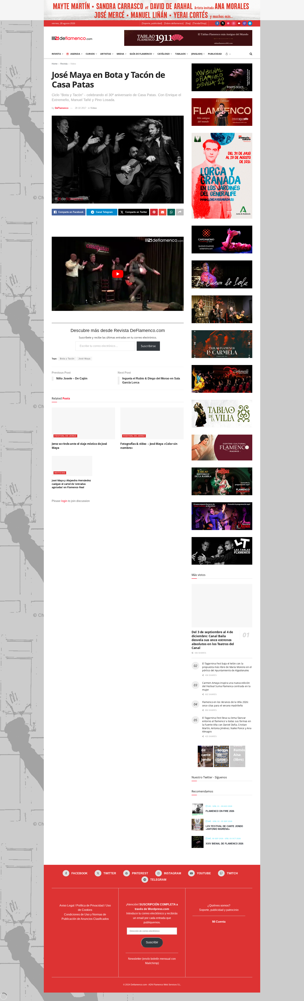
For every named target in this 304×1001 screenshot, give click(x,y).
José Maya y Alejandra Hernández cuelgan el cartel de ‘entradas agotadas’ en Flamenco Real (71, 484)
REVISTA (56, 53)
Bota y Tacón (67, 358)
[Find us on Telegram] (250, 23)
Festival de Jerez (65, 436)
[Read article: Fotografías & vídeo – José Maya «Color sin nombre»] (152, 423)
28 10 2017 (80, 108)
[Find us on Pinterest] (228, 23)
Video (73, 64)
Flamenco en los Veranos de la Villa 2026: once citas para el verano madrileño (225, 703)
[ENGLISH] (196, 53)
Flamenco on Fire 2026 (220, 811)
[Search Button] (251, 53)
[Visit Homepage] (72, 38)
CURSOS (90, 53)
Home (55, 64)
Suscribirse (148, 346)
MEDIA (120, 53)
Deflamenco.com (139, 984)
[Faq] (188, 23)
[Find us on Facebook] (217, 23)
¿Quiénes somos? (218, 905)
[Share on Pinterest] (154, 212)
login (64, 500)
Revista (64, 64)
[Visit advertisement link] (152, 10)
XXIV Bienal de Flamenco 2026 (224, 843)
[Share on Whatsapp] (171, 212)
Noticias (60, 473)
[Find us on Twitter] (222, 23)
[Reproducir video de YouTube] (118, 274)
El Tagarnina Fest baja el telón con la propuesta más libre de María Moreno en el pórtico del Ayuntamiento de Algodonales (227, 667)
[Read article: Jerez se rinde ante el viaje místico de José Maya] (83, 423)
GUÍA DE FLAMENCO (141, 53)
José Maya (84, 358)
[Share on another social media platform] (180, 212)
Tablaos (180, 53)
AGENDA (75, 53)
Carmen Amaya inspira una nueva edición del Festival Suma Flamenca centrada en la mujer (226, 686)
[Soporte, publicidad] (152, 23)
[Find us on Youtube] (239, 23)
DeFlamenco (61, 108)
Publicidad (215, 53)
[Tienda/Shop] (199, 23)
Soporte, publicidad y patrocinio (219, 910)
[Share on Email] (162, 212)
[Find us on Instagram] (233, 23)
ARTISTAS (105, 53)
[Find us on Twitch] (244, 23)
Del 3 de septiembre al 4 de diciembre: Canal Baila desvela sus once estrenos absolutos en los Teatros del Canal (213, 640)
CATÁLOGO (163, 53)
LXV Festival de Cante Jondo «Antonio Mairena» (224, 827)
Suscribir (152, 942)
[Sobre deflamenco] (173, 23)
